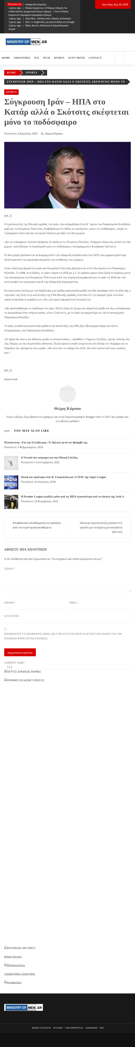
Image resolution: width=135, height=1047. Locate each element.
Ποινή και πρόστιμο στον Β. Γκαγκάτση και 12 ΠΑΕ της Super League (63, 477)
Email (74, 602)
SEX (36, 58)
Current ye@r (15, 662)
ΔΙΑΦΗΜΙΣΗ (91, 1027)
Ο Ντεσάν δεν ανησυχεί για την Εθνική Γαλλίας (49, 457)
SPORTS (59, 58)
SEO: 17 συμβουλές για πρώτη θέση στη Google (42, 22)
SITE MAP (58, 1027)
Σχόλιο (9, 568)
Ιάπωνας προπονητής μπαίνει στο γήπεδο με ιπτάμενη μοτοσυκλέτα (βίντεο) (101, 527)
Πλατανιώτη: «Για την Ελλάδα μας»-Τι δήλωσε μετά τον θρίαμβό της (45, 442)
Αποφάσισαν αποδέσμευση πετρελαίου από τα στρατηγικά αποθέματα (37, 525)
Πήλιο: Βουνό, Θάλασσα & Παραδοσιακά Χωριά (38, 27)
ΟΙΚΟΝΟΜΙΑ (22, 58)
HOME (6, 58)
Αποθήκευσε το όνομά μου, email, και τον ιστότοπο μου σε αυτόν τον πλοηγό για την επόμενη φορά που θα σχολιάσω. (63, 636)
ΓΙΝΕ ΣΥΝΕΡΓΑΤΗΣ (74, 1027)
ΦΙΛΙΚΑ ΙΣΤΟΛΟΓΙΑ (41, 1027)
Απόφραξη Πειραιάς (27, 4)
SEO (102, 1027)
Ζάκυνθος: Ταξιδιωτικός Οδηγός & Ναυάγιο (40, 18)
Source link (10, 379)
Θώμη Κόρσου (54, 133)
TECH (46, 58)
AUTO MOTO (76, 58)
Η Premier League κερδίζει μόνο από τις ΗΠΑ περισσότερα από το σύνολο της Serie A (72, 496)
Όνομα (9, 602)
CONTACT (95, 58)
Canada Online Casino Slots (19, 974)
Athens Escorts (13, 956)
